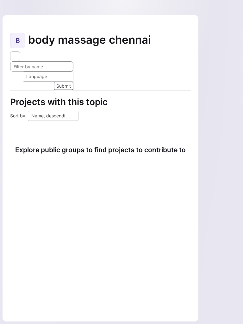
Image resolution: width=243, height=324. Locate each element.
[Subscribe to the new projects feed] (15, 56)
